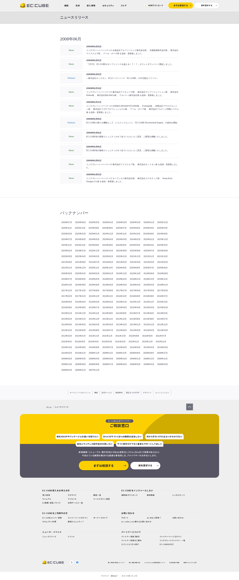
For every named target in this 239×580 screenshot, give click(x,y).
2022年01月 (121, 256)
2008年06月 (121, 364)
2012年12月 (149, 324)
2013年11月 (107, 319)
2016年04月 (80, 302)
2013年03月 (107, 324)
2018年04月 (135, 285)
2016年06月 (66, 302)
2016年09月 (135, 296)
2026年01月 (149, 222)
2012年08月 (94, 330)
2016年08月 (148, 296)
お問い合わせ (127, 513)
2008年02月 (66, 370)
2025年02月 (80, 234)
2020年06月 (162, 268)
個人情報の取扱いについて (116, 562)
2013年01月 (135, 324)
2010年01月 (80, 353)
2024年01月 (149, 239)
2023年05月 (135, 245)
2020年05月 (66, 273)
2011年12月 (94, 336)
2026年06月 (80, 222)
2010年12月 (147, 342)
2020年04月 (80, 273)
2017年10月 (80, 290)
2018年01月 (162, 285)
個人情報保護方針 (134, 562)
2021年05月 (121, 262)
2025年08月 (107, 228)
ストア (124, 5)
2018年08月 (94, 285)
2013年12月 (94, 319)
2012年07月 (107, 330)
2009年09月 (135, 353)
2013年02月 (121, 324)
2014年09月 (107, 313)
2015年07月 (94, 307)
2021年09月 (66, 262)
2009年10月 (121, 353)
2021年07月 (94, 262)
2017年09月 (94, 290)
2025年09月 (94, 228)
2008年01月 (80, 370)
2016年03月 (94, 302)
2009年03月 (107, 359)
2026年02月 (135, 222)
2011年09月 (134, 336)
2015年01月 (66, 313)
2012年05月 (135, 330)
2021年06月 (107, 262)
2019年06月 (80, 279)
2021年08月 (80, 262)
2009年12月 (94, 353)
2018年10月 (66, 285)
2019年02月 (121, 279)
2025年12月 (162, 222)
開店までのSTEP (132, 393)
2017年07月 (121, 290)
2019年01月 (135, 279)
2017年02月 (66, 296)
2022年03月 (94, 256)
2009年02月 (121, 359)
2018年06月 (107, 285)
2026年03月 (121, 222)
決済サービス (106, 393)
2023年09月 (94, 245)
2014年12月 (80, 313)
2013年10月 (121, 319)
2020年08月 (135, 268)
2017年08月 (107, 290)
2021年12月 (135, 256)
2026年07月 (66, 222)
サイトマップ (105, 576)
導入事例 (91, 5)
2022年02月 (107, 256)
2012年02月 (66, 336)
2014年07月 (135, 313)
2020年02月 (94, 273)
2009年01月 (135, 359)
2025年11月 (66, 228)
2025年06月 (135, 228)
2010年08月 (94, 347)
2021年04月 (135, 262)
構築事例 (119, 393)
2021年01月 (66, 268)
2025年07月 (121, 228)
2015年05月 (121, 307)
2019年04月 (107, 279)
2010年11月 (161, 342)
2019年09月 (149, 273)
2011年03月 (107, 342)
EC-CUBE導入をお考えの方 (56, 490)
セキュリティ (108, 5)
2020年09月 (121, 268)
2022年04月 (80, 256)
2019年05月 (94, 279)
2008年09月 (80, 364)
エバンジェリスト (162, 393)
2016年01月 (121, 302)
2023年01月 (80, 251)
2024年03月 (121, 239)
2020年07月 (148, 268)
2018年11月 (162, 279)
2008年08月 (94, 364)
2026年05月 (94, 222)
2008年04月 (149, 364)
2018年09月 (80, 285)
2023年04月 (148, 245)
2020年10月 (107, 268)
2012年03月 (162, 330)
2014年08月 (121, 313)
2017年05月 (149, 290)
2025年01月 (94, 234)
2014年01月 (80, 319)
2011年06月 (66, 342)
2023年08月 (107, 245)
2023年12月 (162, 239)
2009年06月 (66, 359)
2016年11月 (107, 296)
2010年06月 (121, 347)
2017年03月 (162, 290)
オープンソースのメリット (80, 393)
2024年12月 (107, 234)
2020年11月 (94, 268)
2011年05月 (80, 342)
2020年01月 (107, 273)
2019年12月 (121, 273)
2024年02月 (135, 239)
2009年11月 (107, 353)
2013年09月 (135, 319)
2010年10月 (66, 347)
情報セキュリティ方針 (190, 562)
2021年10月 (162, 256)
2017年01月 (80, 296)
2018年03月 (149, 285)
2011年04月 (93, 342)
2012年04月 (149, 330)
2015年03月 (149, 307)
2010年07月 (107, 347)
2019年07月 (66, 279)
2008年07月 (107, 364)
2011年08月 (147, 336)
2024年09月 (148, 234)
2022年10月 (107, 251)
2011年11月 (107, 336)
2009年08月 (148, 353)
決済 (78, 5)
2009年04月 (94, 359)
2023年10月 (80, 245)
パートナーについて (131, 531)
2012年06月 (121, 330)
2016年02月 (107, 302)
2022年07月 (149, 251)
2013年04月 (94, 324)
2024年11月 (121, 234)
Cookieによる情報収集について (155, 562)
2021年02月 (162, 262)
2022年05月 (66, 256)
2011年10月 (120, 336)
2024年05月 (94, 239)
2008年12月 (149, 359)
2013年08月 (148, 319)
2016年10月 (121, 296)
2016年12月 (94, 296)
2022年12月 (94, 251)
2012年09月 (80, 330)
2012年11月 (162, 324)
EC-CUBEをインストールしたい (137, 490)
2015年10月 (162, 302)
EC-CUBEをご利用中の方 (55, 513)
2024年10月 (135, 234)
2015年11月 (149, 302)
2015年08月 (80, 307)
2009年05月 (80, 359)
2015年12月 (135, 302)
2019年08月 (162, 273)
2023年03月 (162, 245)
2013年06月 (66, 324)
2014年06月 (148, 313)
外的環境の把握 (174, 562)
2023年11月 (66, 245)
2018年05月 (121, 285)
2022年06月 (162, 251)
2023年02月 (66, 251)
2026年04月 (107, 222)
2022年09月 (121, 251)
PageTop (189, 405)
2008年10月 (66, 364)
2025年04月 (162, 228)
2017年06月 (135, 290)
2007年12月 (94, 370)
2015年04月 (135, 307)
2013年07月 (162, 319)
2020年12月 (80, 268)
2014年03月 (162, 313)
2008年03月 (162, 364)
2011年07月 (161, 336)
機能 (66, 5)
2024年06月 (80, 239)
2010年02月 (66, 353)
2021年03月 (149, 262)
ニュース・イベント (52, 531)
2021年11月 (149, 256)
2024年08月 (162, 234)
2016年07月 (162, 296)
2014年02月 (66, 319)
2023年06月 (121, 245)
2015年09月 (66, 307)
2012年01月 (80, 336)
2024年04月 (107, 239)
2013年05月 (80, 324)
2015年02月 (162, 307)
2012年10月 (66, 330)
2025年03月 (66, 234)
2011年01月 (134, 342)
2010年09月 (80, 347)
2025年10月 (80, 228)
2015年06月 (107, 307)
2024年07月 (66, 239)
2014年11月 (94, 313)
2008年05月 (135, 364)
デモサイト (147, 393)
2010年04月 (149, 347)
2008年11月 (162, 359)
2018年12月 (149, 279)
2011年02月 (120, 342)
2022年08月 (135, 251)
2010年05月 (135, 347)
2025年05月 (148, 228)
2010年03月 (162, 347)
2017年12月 (66, 290)
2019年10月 (135, 273)
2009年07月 (162, 353)
